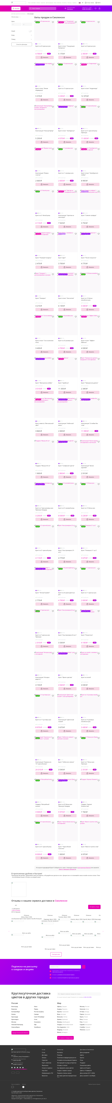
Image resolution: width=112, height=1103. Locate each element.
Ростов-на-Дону (39, 1012)
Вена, (58, 1014)
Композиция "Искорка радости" (42, 678)
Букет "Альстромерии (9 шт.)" (67, 635)
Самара (36, 1014)
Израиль (64, 1009)
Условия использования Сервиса (67, 1060)
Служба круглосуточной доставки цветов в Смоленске (27, 1091)
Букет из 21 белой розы (42, 215)
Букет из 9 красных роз (88, 46)
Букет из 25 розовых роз (65, 340)
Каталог (17, 8)
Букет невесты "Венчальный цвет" (44, 424)
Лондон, (59, 1024)
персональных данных (57, 972)
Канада (87, 1012)
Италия (85, 1022)
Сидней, (82, 1024)
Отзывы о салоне (62, 1065)
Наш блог (45, 1070)
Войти (99, 2)
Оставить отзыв (94, 907)
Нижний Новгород (17, 1024)
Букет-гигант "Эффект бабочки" (88, 341)
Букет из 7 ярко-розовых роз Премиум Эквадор (44, 509)
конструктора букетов (84, 867)
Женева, (59, 1022)
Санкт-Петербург (39, 1017)
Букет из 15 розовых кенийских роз (87, 720)
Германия (65, 1012)
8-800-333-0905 (88, 997)
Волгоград (14, 1006)
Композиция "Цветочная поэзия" (66, 720)
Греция (64, 1006)
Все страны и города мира (65, 1038)
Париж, (82, 1014)
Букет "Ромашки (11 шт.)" (89, 550)
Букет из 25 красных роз (43, 46)
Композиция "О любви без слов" (89, 424)
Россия (87, 1006)
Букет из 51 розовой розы (66, 508)
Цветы (82, 1055)
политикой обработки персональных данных (68, 977)
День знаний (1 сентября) (87, 1076)
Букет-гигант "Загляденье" (66, 131)
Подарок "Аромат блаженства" (86, 805)
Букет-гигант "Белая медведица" (41, 89)
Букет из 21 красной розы (43, 550)
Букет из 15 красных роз (65, 88)
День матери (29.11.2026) (87, 1073)
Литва (65, 1017)
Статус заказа (90, 2)
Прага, (82, 1017)
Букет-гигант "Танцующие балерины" (66, 47)
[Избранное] (95, 8)
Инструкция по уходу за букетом (66, 1063)
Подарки (82, 1063)
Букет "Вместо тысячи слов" (90, 847)
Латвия (85, 1019)
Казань (13, 1014)
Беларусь (65, 1032)
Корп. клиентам (57, 2)
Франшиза (45, 1065)
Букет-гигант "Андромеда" (89, 88)
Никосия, (82, 1009)
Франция (87, 1014)
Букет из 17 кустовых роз (43, 720)
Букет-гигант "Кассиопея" (66, 298)
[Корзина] (99, 8)
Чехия (86, 1017)
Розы (81, 1060)
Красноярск (15, 1019)
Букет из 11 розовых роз (65, 173)
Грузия (88, 1030)
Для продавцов (49, 2)
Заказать (45, 57)
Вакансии (45, 1076)
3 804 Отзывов (16, 910)
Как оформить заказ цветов (65, 1068)
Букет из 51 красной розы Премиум (89, 131)
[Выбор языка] (80, 3)
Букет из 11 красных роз (88, 593)
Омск (35, 1006)
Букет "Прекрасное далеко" (89, 383)
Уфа (35, 1024)
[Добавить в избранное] (53, 22)
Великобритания (67, 1024)
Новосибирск (15, 1027)
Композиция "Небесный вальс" (66, 424)
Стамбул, (82, 1027)
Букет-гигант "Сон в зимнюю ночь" (44, 341)
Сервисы (74, 2)
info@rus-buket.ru (17, 1064)
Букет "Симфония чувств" (66, 466)
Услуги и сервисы (47, 1068)
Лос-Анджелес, (61, 1027)
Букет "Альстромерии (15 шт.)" (66, 551)
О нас (29, 2)
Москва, (82, 1006)
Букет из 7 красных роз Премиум (42, 636)
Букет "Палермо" (40, 298)
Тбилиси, (82, 1030)
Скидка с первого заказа (64, 1070)
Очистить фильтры (21, 44)
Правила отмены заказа (64, 1073)
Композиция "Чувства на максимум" (66, 216)
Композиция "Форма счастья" (41, 174)
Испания (65, 1030)
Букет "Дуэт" (62, 258)
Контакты (64, 2)
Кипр (87, 1009)
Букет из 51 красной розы (43, 847)
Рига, (81, 1019)
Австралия (88, 1024)
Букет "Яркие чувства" (65, 677)
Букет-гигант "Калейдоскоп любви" (89, 174)
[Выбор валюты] (83, 3)
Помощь (69, 2)
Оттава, (82, 1012)
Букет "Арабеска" (63, 383)
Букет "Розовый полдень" (43, 258)
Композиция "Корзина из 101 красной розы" (43, 763)
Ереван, (59, 1019)
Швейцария (66, 1022)
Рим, (81, 1022)
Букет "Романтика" (87, 635)
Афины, (59, 1006)
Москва (13, 1022)
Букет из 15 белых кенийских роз (86, 299)
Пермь (36, 1009)
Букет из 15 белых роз (88, 508)
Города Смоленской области (20, 1032)
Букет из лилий (86, 677)
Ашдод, (59, 1009)
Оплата (38, 2)
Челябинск (37, 1027)
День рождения (84, 1052)
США (68, 1027)
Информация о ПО (47, 1073)
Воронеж (14, 1009)
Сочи (35, 1019)
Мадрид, (59, 1030)
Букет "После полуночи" (88, 258)
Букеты (82, 1057)
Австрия (63, 1014)
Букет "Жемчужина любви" (43, 383)
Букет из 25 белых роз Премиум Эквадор (65, 805)
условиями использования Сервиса (66, 974)
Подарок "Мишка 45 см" (42, 466)
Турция (88, 1027)
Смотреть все (56, 954)
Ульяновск (37, 1022)
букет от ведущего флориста (67, 869)
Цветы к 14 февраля (86, 1070)
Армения (65, 1019)
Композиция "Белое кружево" (87, 466)
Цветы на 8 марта (85, 1068)
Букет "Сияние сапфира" (88, 215)
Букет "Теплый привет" (42, 593)
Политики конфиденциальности (66, 1057)
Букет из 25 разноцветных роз (66, 593)
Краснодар (14, 1017)
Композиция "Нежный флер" (44, 131)
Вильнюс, (60, 1017)
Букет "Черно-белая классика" (64, 847)
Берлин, (59, 1012)
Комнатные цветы (85, 1065)
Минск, (59, 1032)
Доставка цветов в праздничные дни (66, 1076)
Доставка (33, 2)
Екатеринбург (15, 1012)
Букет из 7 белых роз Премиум (87, 763)
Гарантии (43, 2)
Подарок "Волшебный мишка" (42, 805)
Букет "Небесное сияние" (66, 762)
